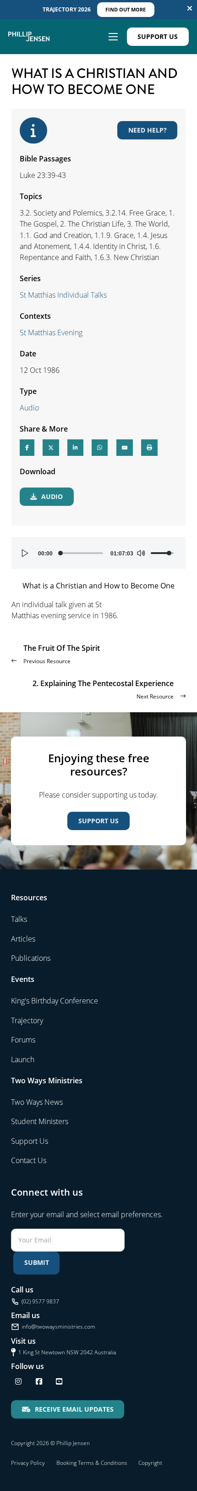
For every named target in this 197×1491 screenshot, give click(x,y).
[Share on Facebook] (27, 447)
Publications (30, 958)
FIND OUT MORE (125, 9)
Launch (22, 1059)
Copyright (150, 1463)
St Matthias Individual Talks (63, 295)
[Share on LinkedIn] (75, 447)
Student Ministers (39, 1121)
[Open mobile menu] (113, 36)
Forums (23, 1040)
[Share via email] (124, 447)
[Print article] (149, 447)
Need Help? (147, 130)
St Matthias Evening (51, 332)
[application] (99, 553)
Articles (23, 939)
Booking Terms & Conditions (91, 1463)
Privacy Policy (28, 1463)
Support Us (157, 36)
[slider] (82, 553)
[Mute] (141, 553)
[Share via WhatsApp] (100, 447)
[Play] (25, 553)
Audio (29, 408)
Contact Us (28, 1160)
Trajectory (27, 1020)
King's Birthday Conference (54, 1001)
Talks (19, 919)
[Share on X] (51, 447)
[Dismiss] (189, 8)
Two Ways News (37, 1102)
